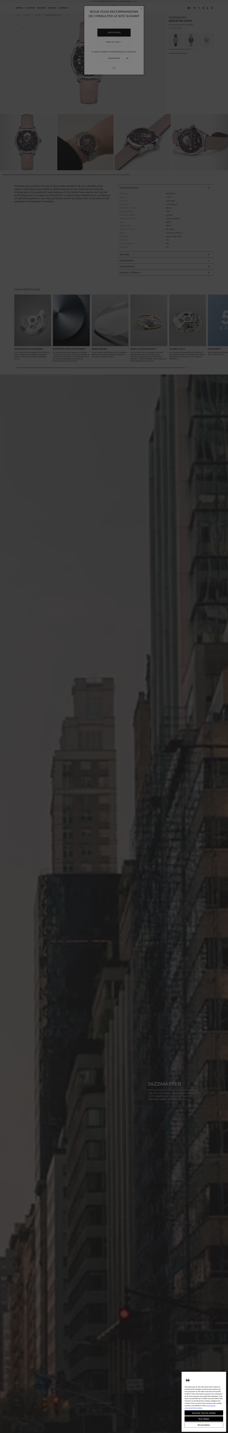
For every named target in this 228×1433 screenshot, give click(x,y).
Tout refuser (203, 1419)
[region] (204, 1402)
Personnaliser (204, 1425)
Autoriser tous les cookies (204, 1413)
